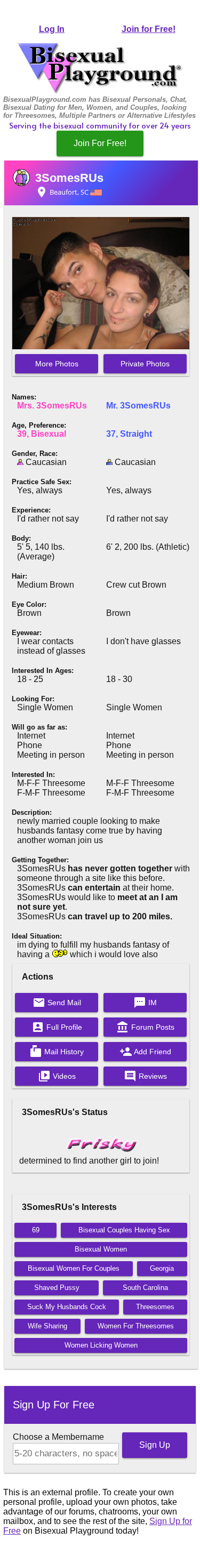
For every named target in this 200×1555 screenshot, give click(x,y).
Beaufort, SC (62, 192)
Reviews (145, 1076)
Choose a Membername (58, 1436)
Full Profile (56, 1027)
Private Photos (145, 363)
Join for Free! (148, 29)
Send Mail (57, 1002)
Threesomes (155, 1307)
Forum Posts (145, 1027)
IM (145, 1002)
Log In (52, 29)
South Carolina (145, 1288)
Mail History (56, 1051)
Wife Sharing (47, 1326)
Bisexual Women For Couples (73, 1268)
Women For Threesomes (136, 1326)
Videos (57, 1076)
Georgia (162, 1268)
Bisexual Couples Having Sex (124, 1230)
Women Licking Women (101, 1345)
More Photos (56, 363)
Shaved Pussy (56, 1288)
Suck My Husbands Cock (66, 1307)
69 (35, 1230)
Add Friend (145, 1051)
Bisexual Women (101, 1249)
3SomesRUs (69, 178)
